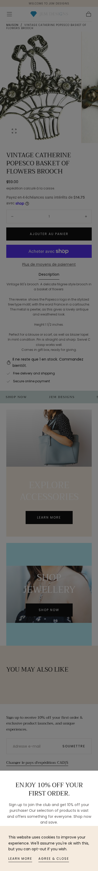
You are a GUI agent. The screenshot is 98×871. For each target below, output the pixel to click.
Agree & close (53, 858)
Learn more (20, 858)
